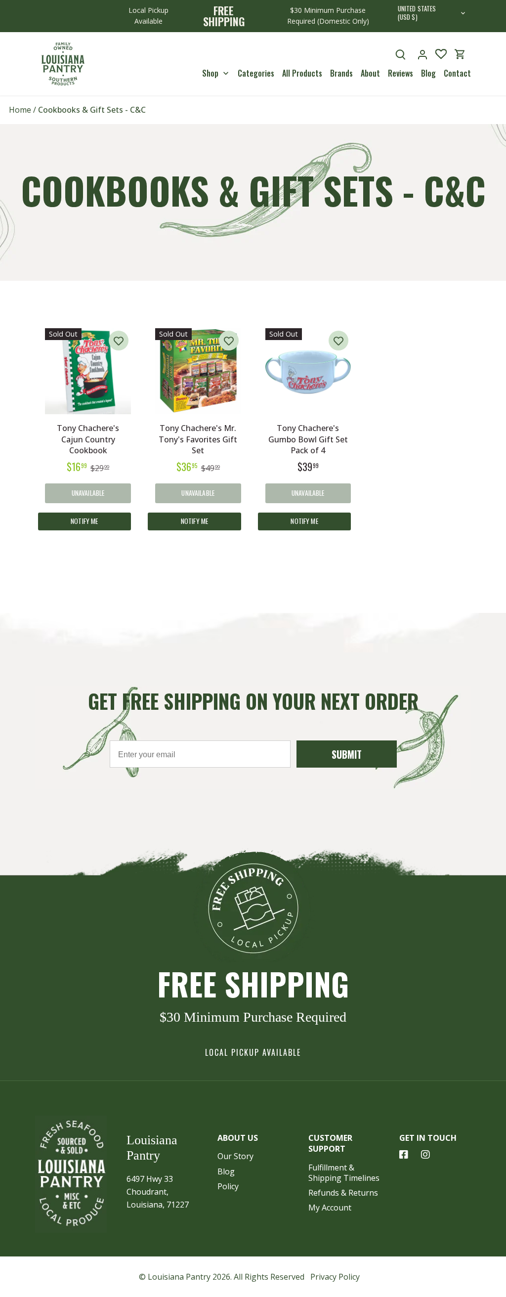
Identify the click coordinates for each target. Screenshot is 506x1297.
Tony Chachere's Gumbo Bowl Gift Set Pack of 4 (308, 439)
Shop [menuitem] (210, 73)
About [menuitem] (370, 73)
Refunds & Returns (343, 1192)
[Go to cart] (460, 54)
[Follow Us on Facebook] (403, 1155)
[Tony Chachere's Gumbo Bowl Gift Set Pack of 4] (308, 371)
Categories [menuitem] (256, 73)
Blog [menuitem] (428, 73)
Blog (226, 1171)
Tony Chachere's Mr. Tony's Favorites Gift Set (198, 439)
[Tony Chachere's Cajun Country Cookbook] (88, 371)
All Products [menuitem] (302, 73)
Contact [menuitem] (457, 73)
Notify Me (84, 521)
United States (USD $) (417, 13)
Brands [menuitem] (341, 73)
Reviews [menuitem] (400, 73)
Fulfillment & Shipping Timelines (344, 1172)
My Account (329, 1207)
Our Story (235, 1156)
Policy (228, 1186)
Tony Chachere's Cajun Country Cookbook (88, 439)
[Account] (422, 54)
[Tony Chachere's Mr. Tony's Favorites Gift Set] (198, 371)
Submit (347, 754)
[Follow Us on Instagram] (425, 1155)
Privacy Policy (335, 1276)
